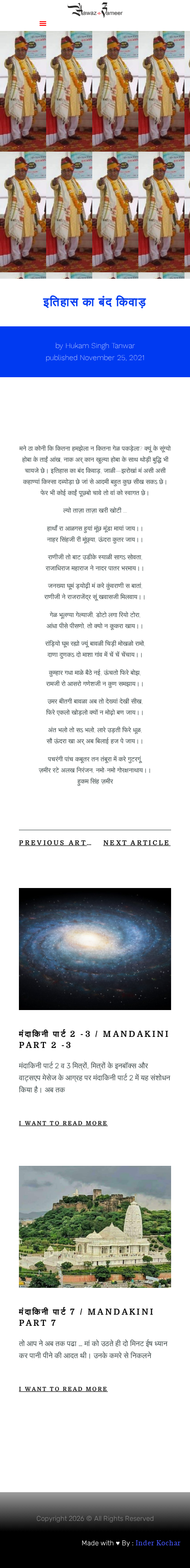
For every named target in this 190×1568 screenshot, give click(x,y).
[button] (42, 23)
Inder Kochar (158, 1542)
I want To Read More (63, 1123)
